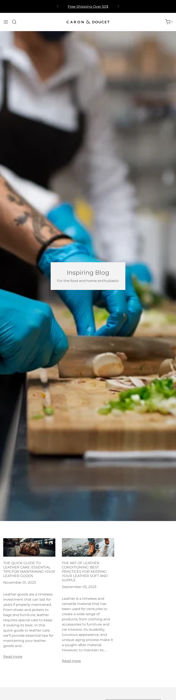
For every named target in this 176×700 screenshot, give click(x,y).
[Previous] (57, 6)
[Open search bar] (16, 22)
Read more (12, 657)
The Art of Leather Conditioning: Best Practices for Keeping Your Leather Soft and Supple (85, 571)
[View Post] (29, 547)
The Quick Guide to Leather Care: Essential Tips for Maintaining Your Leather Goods (29, 569)
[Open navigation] (6, 22)
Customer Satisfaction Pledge (88, 8)
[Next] (118, 6)
